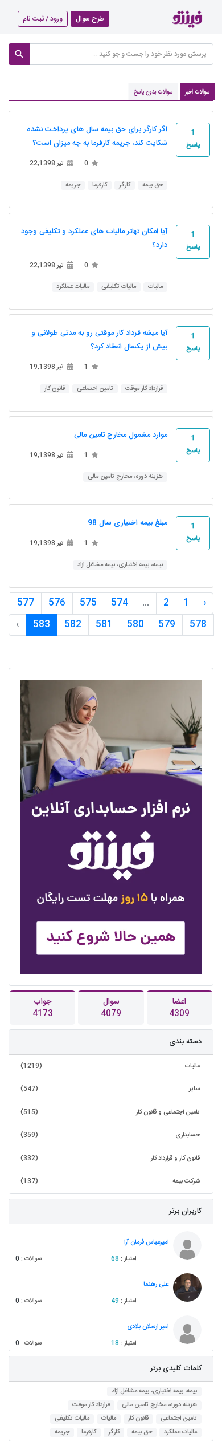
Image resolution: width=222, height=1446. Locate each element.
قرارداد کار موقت (144, 389)
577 (25, 603)
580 (135, 624)
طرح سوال (90, 19)
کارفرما (99, 185)
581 (104, 624)
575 (88, 603)
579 (166, 624)
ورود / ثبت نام (43, 19)
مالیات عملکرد (72, 287)
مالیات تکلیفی (118, 287)
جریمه (72, 185)
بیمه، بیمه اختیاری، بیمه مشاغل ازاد (120, 565)
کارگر (124, 185)
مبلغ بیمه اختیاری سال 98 (127, 523)
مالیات (155, 287)
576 (56, 603)
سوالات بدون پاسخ (153, 92)
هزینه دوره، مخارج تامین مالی (125, 477)
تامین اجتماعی (95, 389)
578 (198, 624)
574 (119, 603)
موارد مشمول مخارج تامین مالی (120, 435)
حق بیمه (152, 185)
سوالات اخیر (197, 92)
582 (72, 624)
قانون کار (54, 389)
